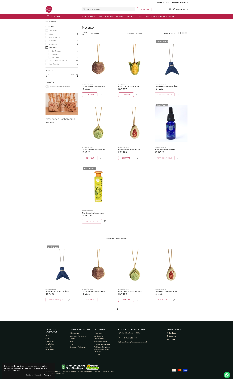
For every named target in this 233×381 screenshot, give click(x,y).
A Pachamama (74, 333)
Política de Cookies (100, 341)
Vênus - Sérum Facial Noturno (165, 150)
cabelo (48, 338)
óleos (47, 336)
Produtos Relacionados (116, 238)
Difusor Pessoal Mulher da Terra (129, 86)
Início (47, 21)
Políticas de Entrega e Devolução (101, 351)
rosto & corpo (50, 341)
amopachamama (49, 9)
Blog (71, 341)
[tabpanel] (134, 276)
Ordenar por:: (85, 33)
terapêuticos (50, 344)
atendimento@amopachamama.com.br (134, 342)
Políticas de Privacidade (102, 344)
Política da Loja (99, 339)
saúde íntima (50, 350)
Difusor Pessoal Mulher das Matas (93, 150)
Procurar (144, 9)
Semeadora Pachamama (78, 347)
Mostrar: (167, 33)
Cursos (72, 339)
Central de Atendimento (179, 2)
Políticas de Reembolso (102, 347)
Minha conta (98, 333)
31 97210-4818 (131, 338)
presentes (49, 347)
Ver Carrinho (98, 336)
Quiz (71, 344)
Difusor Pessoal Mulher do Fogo (129, 150)
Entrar (167, 2)
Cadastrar (159, 2)
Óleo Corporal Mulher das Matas (93, 213)
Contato (97, 354)
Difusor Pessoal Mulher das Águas (166, 86)
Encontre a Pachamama (78, 336)
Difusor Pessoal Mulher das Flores (93, 86)
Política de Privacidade (34, 375)
